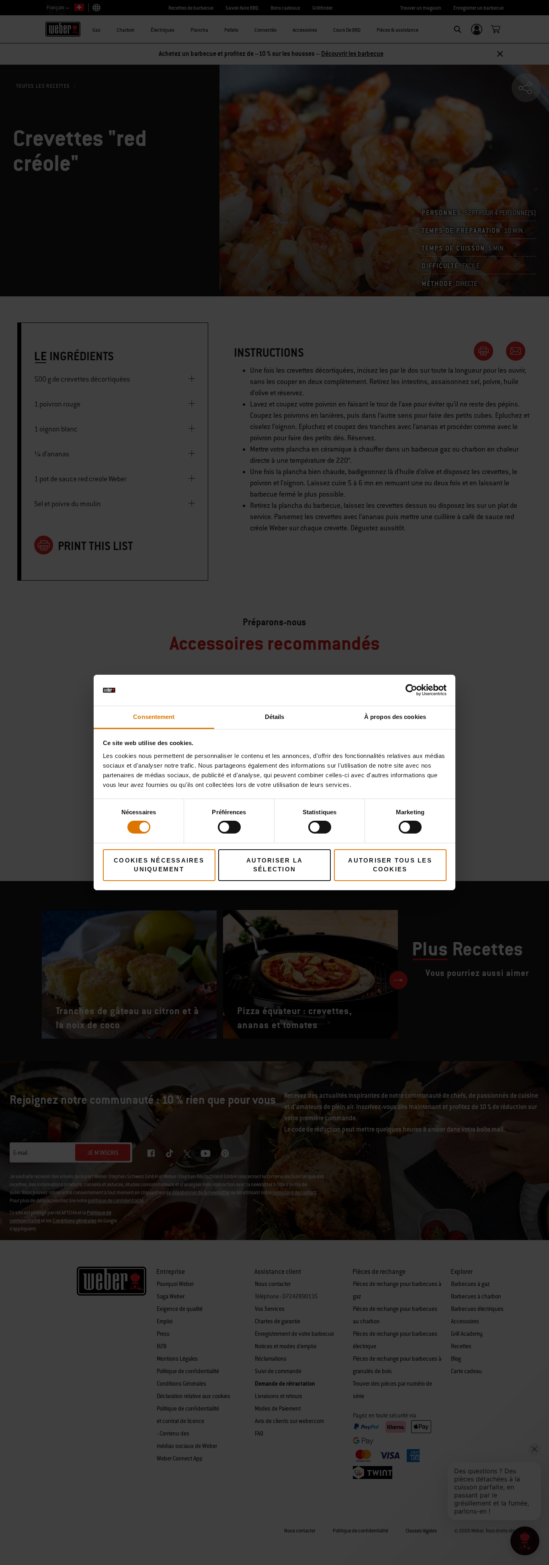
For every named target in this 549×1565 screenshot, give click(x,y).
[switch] (229, 827)
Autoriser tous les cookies (390, 865)
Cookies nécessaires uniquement (159, 865)
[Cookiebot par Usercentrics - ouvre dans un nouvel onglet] (411, 690)
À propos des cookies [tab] (395, 716)
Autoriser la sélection (274, 865)
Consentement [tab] (153, 716)
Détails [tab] (275, 716)
